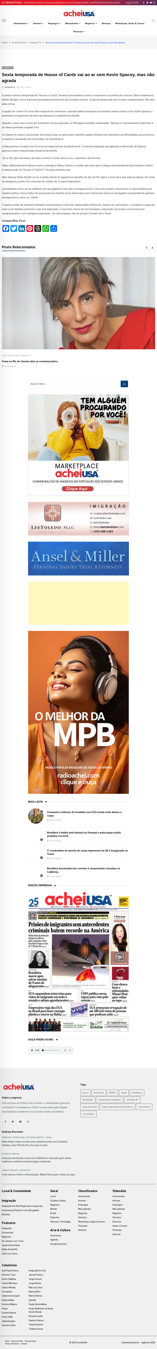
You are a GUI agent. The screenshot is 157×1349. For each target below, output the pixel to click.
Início (7, 1341)
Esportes (25, 1170)
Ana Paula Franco (10, 1270)
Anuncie (82, 1230)
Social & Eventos (58, 1244)
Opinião (32, 1300)
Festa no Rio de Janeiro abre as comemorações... (30, 361)
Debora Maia (8, 1300)
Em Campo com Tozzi (12, 1241)
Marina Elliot (35, 1291)
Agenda (54, 1239)
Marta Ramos (35, 1296)
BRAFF (112, 1092)
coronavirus (144, 1106)
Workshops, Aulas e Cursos (129, 23)
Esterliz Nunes (9, 1312)
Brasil (53, 1213)
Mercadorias (71, 23)
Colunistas (9, 1265)
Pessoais (78, 31)
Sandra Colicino (36, 1320)
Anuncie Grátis (17, 1341)
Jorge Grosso (35, 1279)
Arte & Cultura (19, 42)
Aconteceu (55, 1235)
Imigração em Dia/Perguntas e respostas (22, 1206)
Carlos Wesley (10, 1170)
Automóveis (20, 23)
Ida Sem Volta (8, 1325)
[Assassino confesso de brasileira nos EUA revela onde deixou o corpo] (35, 816)
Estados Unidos (35, 1137)
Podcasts (8, 1223)
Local (49, 1137)
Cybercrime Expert (11, 1296)
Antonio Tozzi (8, 1275)
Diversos (117, 1221)
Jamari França (36, 1275)
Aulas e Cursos (120, 1226)
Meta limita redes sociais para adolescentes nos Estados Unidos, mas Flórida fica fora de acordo (72, 2)
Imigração (9, 1200)
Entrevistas (7, 1232)
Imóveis (37, 23)
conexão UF (132, 1099)
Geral (54, 1191)
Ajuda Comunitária (11, 1245)
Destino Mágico (9, 1304)
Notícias (6, 1214)
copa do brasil (89, 1106)
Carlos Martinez (9, 1283)
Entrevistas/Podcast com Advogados (20, 1210)
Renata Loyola (36, 1316)
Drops (5, 1308)
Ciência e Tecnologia (13, 1137)
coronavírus (88, 1114)
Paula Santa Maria (38, 1304)
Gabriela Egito (8, 1321)
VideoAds (119, 1191)
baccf (85, 1092)
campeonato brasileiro (109, 1099)
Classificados (88, 1191)
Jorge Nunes (35, 1283)
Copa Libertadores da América (117, 1106)
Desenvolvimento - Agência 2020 (138, 1342)
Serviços (106, 23)
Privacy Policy (30, 1341)
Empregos (53, 23)
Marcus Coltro (36, 1287)
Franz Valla (7, 1317)
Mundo (53, 1209)
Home (5, 42)
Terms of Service (12, 1344)
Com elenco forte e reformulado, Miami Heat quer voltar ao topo (38, 1174)
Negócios (90, 23)
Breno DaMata (9, 1279)
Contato (23, 1344)
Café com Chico (9, 1253)
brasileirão (87, 1099)
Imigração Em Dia (37, 1270)
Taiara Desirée (36, 1324)
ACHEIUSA (10, 87)
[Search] (153, 20)
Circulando (7, 1291)
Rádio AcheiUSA (9, 1249)
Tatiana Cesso (36, 1329)
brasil (123, 1092)
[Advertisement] (78, 603)
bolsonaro (99, 1092)
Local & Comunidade (16, 1191)
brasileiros (137, 1092)
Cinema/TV (35, 42)
